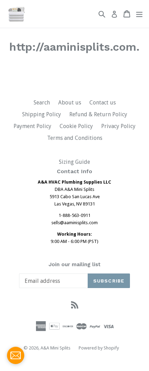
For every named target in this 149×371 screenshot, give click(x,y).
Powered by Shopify (99, 348)
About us (69, 102)
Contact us (102, 102)
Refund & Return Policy (98, 114)
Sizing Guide (74, 162)
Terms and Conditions (74, 138)
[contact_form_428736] (15, 355)
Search (42, 102)
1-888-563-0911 (74, 215)
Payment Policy (32, 126)
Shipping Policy (41, 114)
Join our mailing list (74, 264)
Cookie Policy (76, 126)
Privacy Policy (118, 126)
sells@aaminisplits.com (74, 222)
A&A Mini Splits (55, 348)
